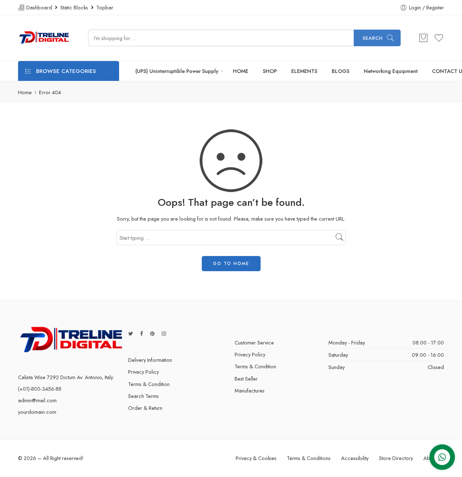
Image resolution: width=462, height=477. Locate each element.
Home (25, 92)
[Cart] (423, 38)
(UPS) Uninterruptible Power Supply (176, 71)
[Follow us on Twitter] (130, 333)
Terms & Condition (149, 384)
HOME (240, 71)
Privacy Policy (143, 372)
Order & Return (145, 408)
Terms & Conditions (309, 458)
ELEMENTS (304, 71)
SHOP (270, 71)
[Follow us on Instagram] (164, 333)
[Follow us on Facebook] (141, 333)
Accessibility (355, 458)
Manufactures (250, 390)
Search (373, 38)
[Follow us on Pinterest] (152, 333)
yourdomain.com (37, 412)
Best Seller (246, 378)
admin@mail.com (37, 400)
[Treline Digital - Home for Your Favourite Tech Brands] (44, 38)
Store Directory (396, 458)
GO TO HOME (231, 263)
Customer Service (254, 342)
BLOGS (340, 71)
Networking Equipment (391, 71)
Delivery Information (150, 360)
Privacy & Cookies (256, 458)
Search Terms (143, 396)
